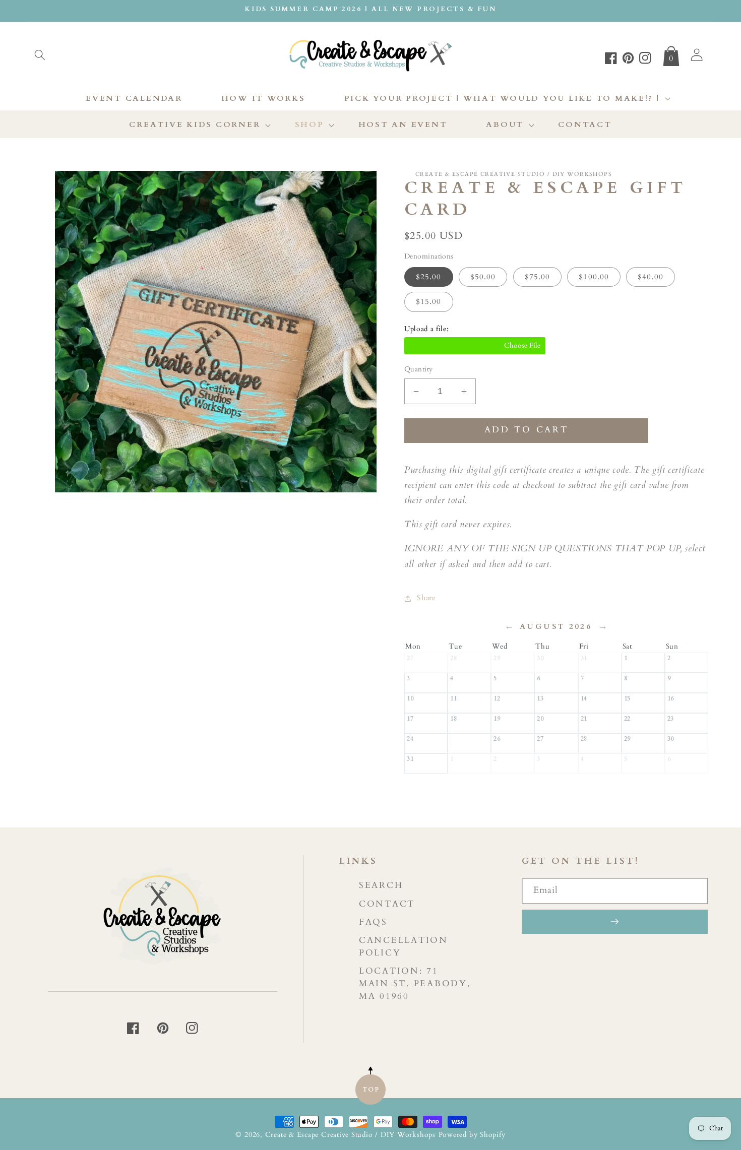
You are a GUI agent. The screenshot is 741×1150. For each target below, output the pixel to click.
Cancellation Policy (403, 946)
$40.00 (650, 277)
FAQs (373, 922)
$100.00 (594, 277)
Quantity (418, 369)
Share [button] (426, 598)
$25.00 (429, 277)
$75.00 (537, 277)
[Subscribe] (615, 922)
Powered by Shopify (472, 1134)
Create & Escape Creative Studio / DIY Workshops (350, 1134)
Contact (387, 904)
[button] (40, 55)
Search (381, 885)
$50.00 (483, 277)
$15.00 (429, 302)
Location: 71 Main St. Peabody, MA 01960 (415, 983)
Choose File (474, 346)
